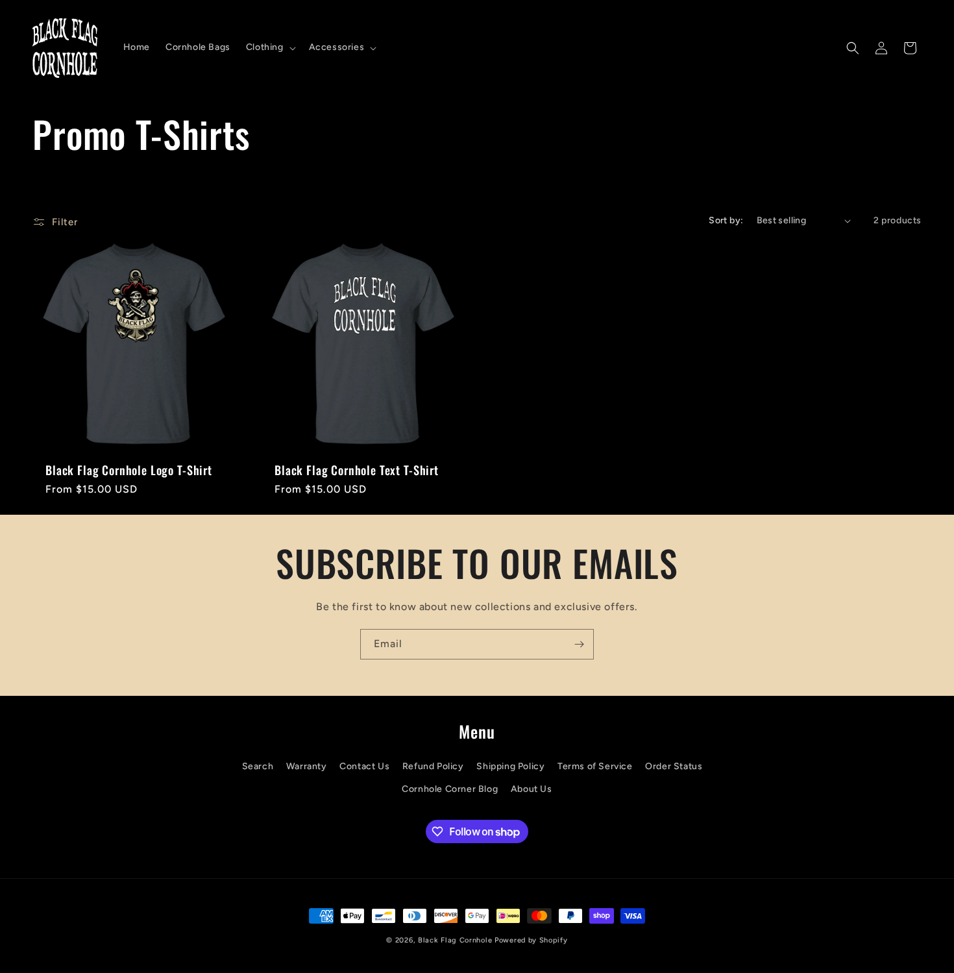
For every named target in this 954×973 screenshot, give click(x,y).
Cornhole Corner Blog (450, 788)
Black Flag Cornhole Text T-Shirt (357, 470)
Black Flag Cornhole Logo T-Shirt (128, 470)
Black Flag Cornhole (455, 940)
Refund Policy (433, 766)
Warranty (306, 766)
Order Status (673, 766)
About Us (531, 788)
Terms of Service (595, 766)
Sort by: (726, 220)
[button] (269, 47)
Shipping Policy (510, 766)
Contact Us (364, 766)
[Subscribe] (579, 644)
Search (258, 766)
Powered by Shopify (531, 940)
